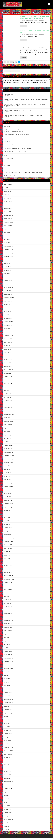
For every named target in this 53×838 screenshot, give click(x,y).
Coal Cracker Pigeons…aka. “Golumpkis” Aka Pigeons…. (17, 134)
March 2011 (7, 809)
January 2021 (7, 407)
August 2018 (7, 507)
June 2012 (6, 761)
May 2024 (6, 270)
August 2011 (7, 792)
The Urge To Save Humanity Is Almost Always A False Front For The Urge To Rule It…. (34, 17)
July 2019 (6, 469)
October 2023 (7, 294)
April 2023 (6, 314)
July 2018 (6, 510)
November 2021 (7, 373)
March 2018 (7, 524)
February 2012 (7, 774)
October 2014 (7, 665)
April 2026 (6, 198)
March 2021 (7, 400)
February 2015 (7, 651)
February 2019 (7, 486)
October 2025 (7, 218)
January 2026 (7, 208)
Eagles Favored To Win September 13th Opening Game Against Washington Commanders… (26, 99)
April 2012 (6, 768)
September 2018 (8, 503)
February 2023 (7, 321)
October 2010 (7, 826)
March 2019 (7, 483)
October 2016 (7, 582)
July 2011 (6, 795)
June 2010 (6, 829)
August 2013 (7, 713)
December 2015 (7, 617)
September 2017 (8, 544)
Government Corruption (10, 138)
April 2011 (6, 805)
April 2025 (6, 239)
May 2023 (6, 311)
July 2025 (6, 229)
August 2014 (7, 672)
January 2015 (7, 654)
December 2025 (7, 211)
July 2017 (6, 551)
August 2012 (7, 754)
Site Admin (26, 20)
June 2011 (6, 798)
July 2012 (6, 757)
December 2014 (7, 658)
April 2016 (6, 603)
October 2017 (7, 541)
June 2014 (6, 678)
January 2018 (7, 531)
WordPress (36, 836)
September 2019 (8, 462)
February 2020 (7, 445)
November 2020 (7, 414)
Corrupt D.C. (9, 141)
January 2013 (7, 737)
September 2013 (8, 709)
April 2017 (6, 562)
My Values (6, 162)
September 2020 (8, 421)
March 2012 (7, 771)
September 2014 (8, 668)
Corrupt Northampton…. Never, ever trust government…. (20, 148)
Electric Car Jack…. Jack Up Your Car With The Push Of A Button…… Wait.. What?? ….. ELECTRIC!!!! (24, 116)
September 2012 (8, 750)
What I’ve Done (7, 169)
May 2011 (6, 802)
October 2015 (7, 623)
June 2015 (6, 637)
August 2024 (7, 260)
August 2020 (7, 424)
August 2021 (7, 383)
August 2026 (7, 184)
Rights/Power (7, 165)
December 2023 (7, 287)
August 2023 (7, 301)
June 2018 (6, 514)
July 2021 (6, 387)
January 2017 (7, 572)
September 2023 (8, 297)
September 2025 (8, 222)
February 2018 (7, 527)
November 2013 (7, 702)
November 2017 (7, 538)
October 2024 (7, 253)
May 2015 (6, 641)
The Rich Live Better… (9, 94)
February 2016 (7, 610)
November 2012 (7, 744)
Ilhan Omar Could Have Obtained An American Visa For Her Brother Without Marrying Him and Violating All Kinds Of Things (25, 104)
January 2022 (7, 366)
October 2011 (7, 788)
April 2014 (6, 685)
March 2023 (7, 318)
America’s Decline (8, 126)
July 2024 (6, 263)
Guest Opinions (9, 158)
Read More (23, 26)
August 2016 (7, 589)
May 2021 (6, 393)
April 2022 (6, 356)
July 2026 (6, 187)
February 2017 (7, 569)
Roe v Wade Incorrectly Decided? (30, 45)
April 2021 (6, 397)
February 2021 (7, 404)
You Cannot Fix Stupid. (9, 175)
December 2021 (7, 369)
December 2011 (7, 781)
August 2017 (7, 548)
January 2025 (7, 242)
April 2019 (6, 479)
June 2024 (6, 266)
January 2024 (7, 284)
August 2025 (7, 225)
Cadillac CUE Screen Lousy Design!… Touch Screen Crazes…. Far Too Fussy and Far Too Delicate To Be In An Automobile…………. (24, 130)
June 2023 (6, 308)
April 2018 (6, 520)
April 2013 (6, 726)
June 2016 (6, 596)
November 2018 (7, 496)
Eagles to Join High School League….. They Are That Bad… (18, 110)
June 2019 (6, 472)
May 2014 (6, 682)
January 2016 (7, 613)
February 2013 (7, 733)
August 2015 (7, 630)
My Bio (5, 155)
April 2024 (6, 273)
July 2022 (6, 345)
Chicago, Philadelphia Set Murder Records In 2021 (34, 31)
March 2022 (7, 359)
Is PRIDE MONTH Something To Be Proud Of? (15, 151)
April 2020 (6, 438)
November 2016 (7, 579)
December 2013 (7, 699)
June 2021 (6, 390)
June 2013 (6, 720)
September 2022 (8, 338)
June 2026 (6, 191)
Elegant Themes (23, 836)
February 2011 (7, 812)
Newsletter (36, 20)
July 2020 (6, 428)
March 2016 (7, 606)
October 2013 (7, 706)
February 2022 (7, 362)
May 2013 (6, 723)
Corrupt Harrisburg (10, 145)
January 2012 (7, 778)
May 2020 (6, 435)
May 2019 (6, 476)
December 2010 (7, 819)
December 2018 (7, 493)
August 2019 (7, 465)
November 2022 (7, 332)
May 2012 (6, 764)
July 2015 (6, 634)
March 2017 (7, 565)
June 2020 (6, 431)
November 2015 (7, 620)
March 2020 (7, 441)
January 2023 (7, 325)
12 (13, 62)
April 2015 (6, 644)
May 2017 (6, 558)
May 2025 (6, 236)
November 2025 (7, 215)
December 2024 (7, 246)
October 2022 (7, 335)
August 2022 (7, 342)
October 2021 (7, 376)
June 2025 (6, 232)
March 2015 (7, 647)
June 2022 (6, 349)
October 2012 (7, 747)
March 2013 (7, 730)
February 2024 (7, 280)
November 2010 (7, 823)
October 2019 (7, 459)
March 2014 (7, 689)
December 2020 (7, 411)
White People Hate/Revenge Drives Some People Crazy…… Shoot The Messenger (23, 172)
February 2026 (7, 205)
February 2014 (7, 692)
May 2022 (6, 352)
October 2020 (7, 417)
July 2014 (6, 675)
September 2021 (8, 380)
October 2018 (7, 500)
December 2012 (7, 740)
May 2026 (6, 194)
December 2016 (7, 575)
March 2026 (7, 201)
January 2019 (7, 490)
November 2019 (7, 455)
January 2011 (7, 816)
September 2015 (8, 627)
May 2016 (6, 599)
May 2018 (6, 517)
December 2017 (7, 534)
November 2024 (7, 249)
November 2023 (7, 290)
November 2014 (7, 661)
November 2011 (7, 785)
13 (16, 62)
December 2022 (7, 328)
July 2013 (6, 716)
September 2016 (8, 586)
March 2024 (7, 277)
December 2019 (7, 452)
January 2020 (7, 448)
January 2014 (7, 696)
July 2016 (6, 593)
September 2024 (8, 256)
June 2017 (6, 555)
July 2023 (6, 304)
